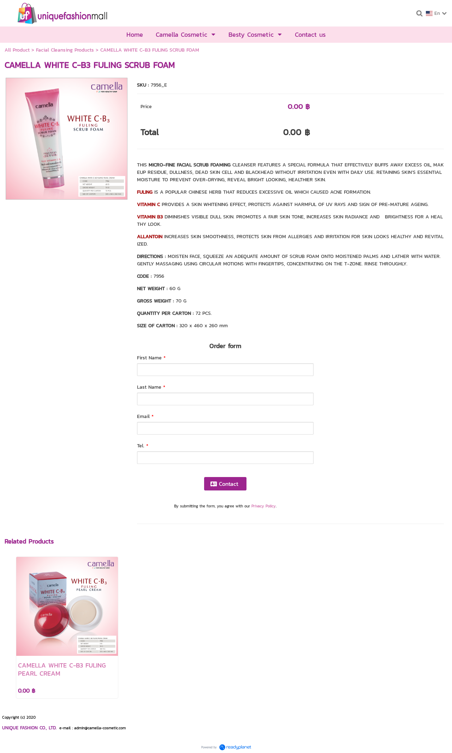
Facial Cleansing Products (65, 50)
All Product (17, 50)
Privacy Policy (263, 506)
